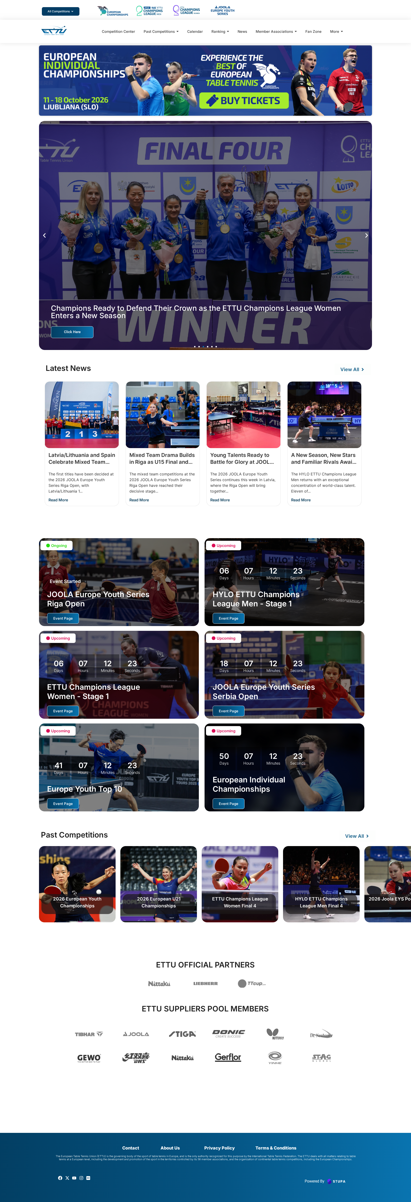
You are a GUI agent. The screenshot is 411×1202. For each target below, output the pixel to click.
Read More (58, 500)
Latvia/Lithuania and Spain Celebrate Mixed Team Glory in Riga (82, 462)
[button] (44, 235)
